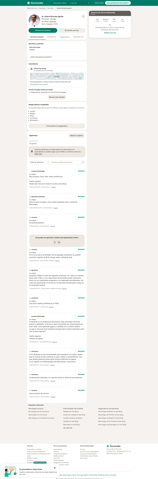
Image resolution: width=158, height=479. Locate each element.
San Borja (50, 70)
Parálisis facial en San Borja (72, 418)
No (59, 242)
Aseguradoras (65, 37)
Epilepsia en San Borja (71, 411)
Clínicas (56, 452)
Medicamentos (59, 456)
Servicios (57, 458)
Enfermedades (59, 460)
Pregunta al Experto (60, 454)
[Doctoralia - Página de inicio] (38, 3)
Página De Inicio (32, 8)
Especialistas (58, 449)
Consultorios (51, 37)
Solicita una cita (110, 33)
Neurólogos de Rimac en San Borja (110, 411)
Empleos (36, 462)
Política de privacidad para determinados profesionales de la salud (38, 454)
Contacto (30, 460)
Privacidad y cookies (34, 449)
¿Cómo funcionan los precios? (41, 57)
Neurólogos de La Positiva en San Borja (111, 421)
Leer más (22, 474)
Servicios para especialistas (89, 452)
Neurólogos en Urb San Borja (39, 411)
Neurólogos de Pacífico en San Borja (110, 415)
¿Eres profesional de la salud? (117, 3)
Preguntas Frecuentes (61, 462)
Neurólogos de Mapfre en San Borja (110, 418)
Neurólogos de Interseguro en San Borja (112, 425)
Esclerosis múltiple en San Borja (74, 415)
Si (54, 242)
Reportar (53, 187)
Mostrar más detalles (57, 97)
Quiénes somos (32, 458)
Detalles (32, 50)
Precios (82, 449)
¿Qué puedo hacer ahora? (39, 84)
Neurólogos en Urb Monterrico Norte (41, 418)
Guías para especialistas (88, 454)
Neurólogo (42, 8)
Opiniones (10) (78, 37)
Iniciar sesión (99, 3)
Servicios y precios (37, 37)
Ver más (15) (67, 428)
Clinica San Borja (40, 69)
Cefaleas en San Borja (70, 421)
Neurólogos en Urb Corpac (38, 415)
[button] (43, 30)
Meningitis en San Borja (71, 425)
